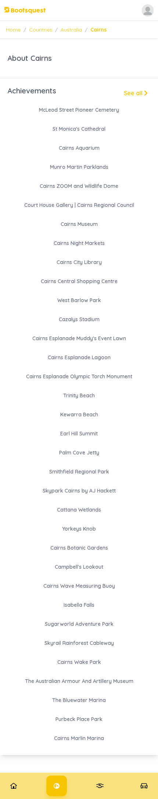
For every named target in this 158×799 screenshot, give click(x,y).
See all (134, 93)
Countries (40, 29)
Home (13, 29)
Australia (71, 29)
